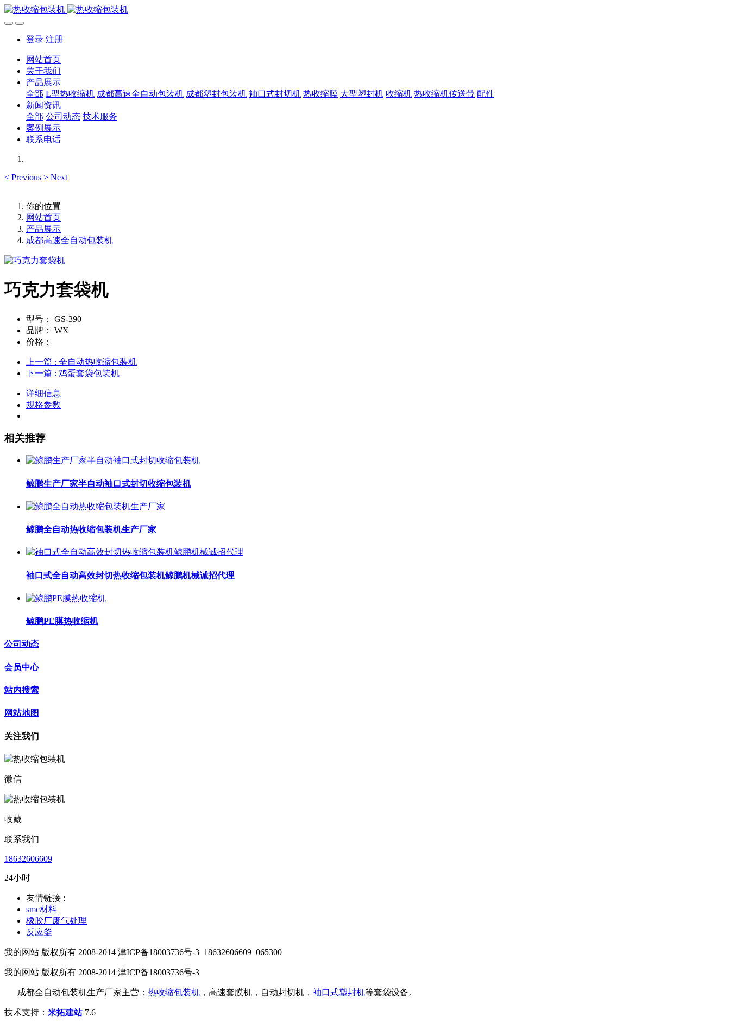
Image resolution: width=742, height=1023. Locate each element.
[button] (23, 177)
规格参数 (43, 404)
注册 (54, 39)
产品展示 (43, 228)
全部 (34, 93)
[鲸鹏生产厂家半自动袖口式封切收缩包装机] (113, 460)
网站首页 (43, 59)
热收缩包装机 (174, 992)
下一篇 (73, 373)
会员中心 (21, 667)
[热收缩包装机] (371, 10)
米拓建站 (66, 1012)
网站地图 (21, 712)
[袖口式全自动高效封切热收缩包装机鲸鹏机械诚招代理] (134, 552)
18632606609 (28, 858)
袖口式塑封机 (339, 992)
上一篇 (81, 362)
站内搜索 (21, 689)
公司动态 (21, 643)
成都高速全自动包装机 (69, 240)
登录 (34, 39)
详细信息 (43, 393)
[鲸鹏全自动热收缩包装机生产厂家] (95, 506)
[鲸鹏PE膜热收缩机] (66, 598)
